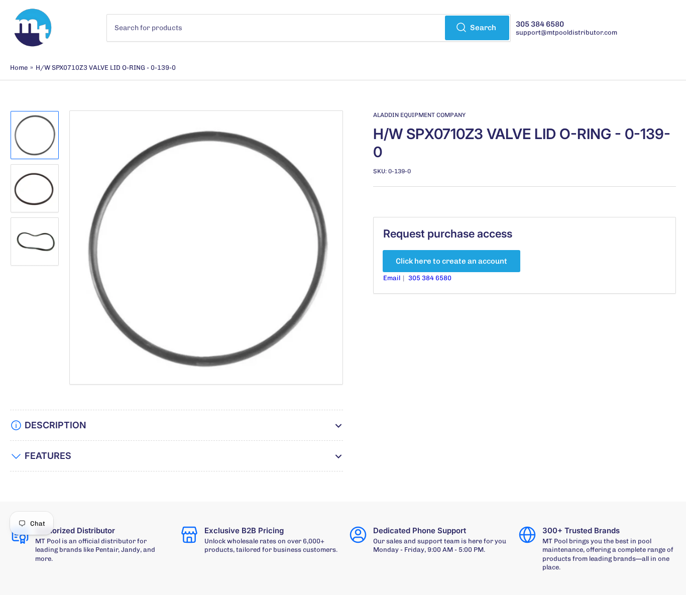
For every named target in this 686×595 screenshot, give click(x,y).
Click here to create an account (451, 261)
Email (392, 278)
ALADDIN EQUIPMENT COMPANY (419, 114)
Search (483, 27)
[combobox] (308, 28)
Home (19, 67)
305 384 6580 (429, 278)
